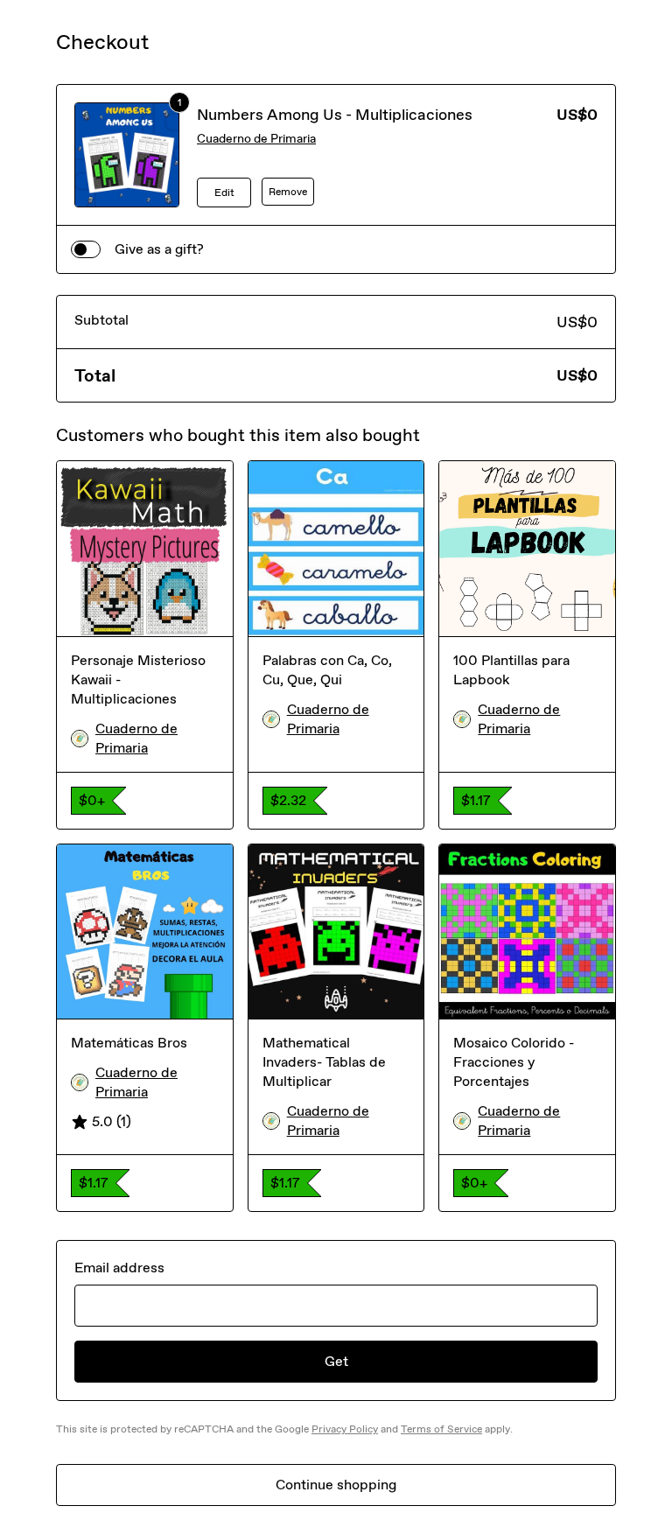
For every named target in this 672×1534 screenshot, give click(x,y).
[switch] (86, 249)
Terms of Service (441, 1429)
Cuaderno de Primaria (256, 138)
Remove (288, 192)
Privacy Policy (345, 1429)
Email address (119, 1267)
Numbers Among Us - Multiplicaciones (334, 114)
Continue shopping (336, 1484)
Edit (224, 192)
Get (336, 1361)
